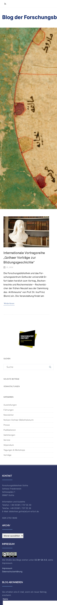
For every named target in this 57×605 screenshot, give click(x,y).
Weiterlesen (9, 303)
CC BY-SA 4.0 (40, 560)
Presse (7, 425)
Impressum (7, 568)
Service (7, 440)
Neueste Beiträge (11, 379)
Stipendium (9, 445)
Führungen (9, 410)
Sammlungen (9, 435)
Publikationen (10, 430)
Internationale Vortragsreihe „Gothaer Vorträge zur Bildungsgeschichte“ (24, 257)
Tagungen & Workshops (14, 450)
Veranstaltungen (12, 386)
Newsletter (9, 415)
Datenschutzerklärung (12, 571)
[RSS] (5, 4)
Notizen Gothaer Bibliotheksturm (18, 420)
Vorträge (7, 455)
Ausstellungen (10, 405)
